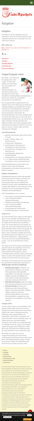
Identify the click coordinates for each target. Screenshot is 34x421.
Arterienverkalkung (8, 68)
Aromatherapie (6, 66)
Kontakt (5, 352)
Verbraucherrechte (9, 358)
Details (29, 415)
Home (5, 350)
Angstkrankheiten (7, 63)
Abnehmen (5, 58)
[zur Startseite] (17, 12)
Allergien (4, 61)
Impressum (6, 362)
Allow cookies (27, 419)
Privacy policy (7, 417)
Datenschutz (7, 356)
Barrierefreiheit (8, 360)
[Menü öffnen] (31, 2)
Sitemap (6, 354)
